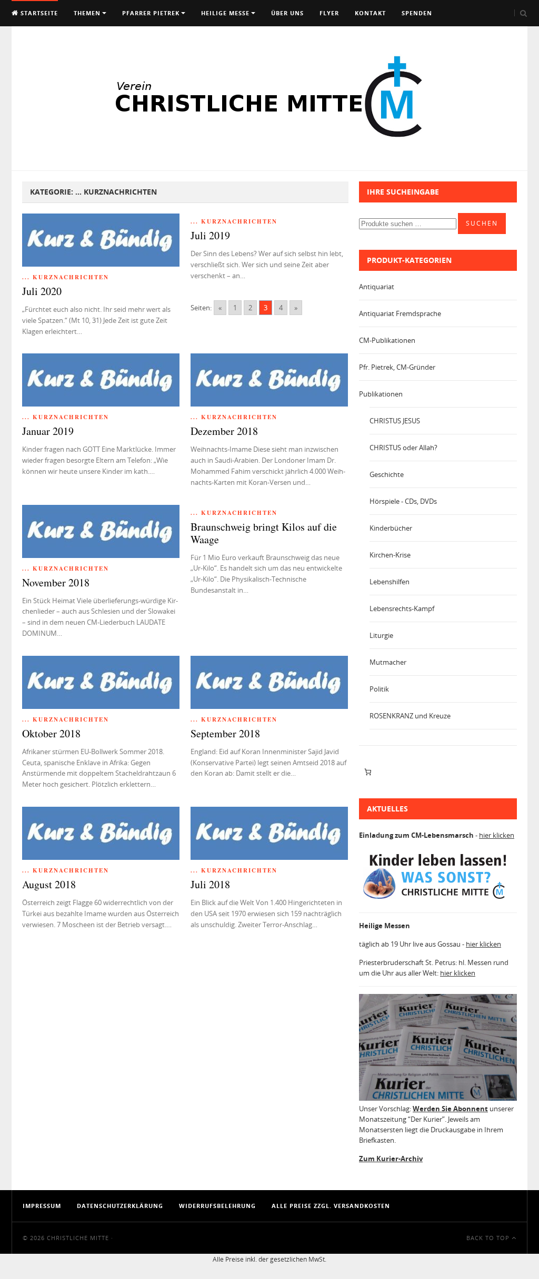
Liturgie (381, 635)
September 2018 (225, 733)
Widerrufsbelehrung (217, 1206)
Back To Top (489, 1238)
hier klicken (496, 835)
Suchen (482, 223)
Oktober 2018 (51, 733)
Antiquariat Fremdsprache (400, 313)
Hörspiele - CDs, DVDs (403, 501)
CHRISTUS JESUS (395, 420)
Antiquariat (376, 286)
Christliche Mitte (78, 1238)
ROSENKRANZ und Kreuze (410, 715)
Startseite (38, 13)
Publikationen (381, 394)
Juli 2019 (210, 235)
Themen (87, 13)
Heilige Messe (225, 13)
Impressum (42, 1206)
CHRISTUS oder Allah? (403, 447)
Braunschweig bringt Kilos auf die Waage (264, 533)
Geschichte (387, 474)
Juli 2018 (210, 884)
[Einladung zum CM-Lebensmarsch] (438, 899)
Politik (379, 689)
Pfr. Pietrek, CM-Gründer (397, 367)
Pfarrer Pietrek (150, 13)
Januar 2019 (48, 431)
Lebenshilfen (390, 581)
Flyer (329, 13)
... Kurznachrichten (65, 277)
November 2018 (55, 582)
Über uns (287, 13)
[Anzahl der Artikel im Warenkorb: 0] (367, 772)
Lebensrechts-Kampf (402, 608)
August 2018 (49, 884)
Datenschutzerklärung (120, 1206)
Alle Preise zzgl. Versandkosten (331, 1206)
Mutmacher (388, 662)
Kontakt (370, 13)
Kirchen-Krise (390, 555)
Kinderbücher (391, 528)
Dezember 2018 (224, 431)
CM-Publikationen (387, 340)
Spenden (417, 13)
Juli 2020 (42, 291)
